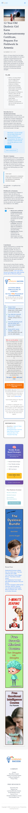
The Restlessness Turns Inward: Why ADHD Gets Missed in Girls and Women (14, 581)
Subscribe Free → (14, 475)
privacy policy (18, 396)
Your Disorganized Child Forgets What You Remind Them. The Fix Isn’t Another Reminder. (13, 589)
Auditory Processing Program (14, 775)
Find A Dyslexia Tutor (14, 797)
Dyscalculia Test (14, 787)
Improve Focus (14, 794)
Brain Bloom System (14, 774)
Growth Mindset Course (14, 792)
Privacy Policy (14, 778)
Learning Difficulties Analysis (14, 791)
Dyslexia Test (14, 789)
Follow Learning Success (11, 150)
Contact (14, 772)
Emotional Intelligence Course (14, 795)
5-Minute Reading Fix (14, 777)
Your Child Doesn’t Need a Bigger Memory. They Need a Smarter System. (13, 577)
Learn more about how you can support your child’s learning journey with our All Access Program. (14, 272)
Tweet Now (8, 146)
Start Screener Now (14, 502)
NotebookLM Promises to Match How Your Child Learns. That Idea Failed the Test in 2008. (13, 572)
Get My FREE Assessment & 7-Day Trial (14, 385)
